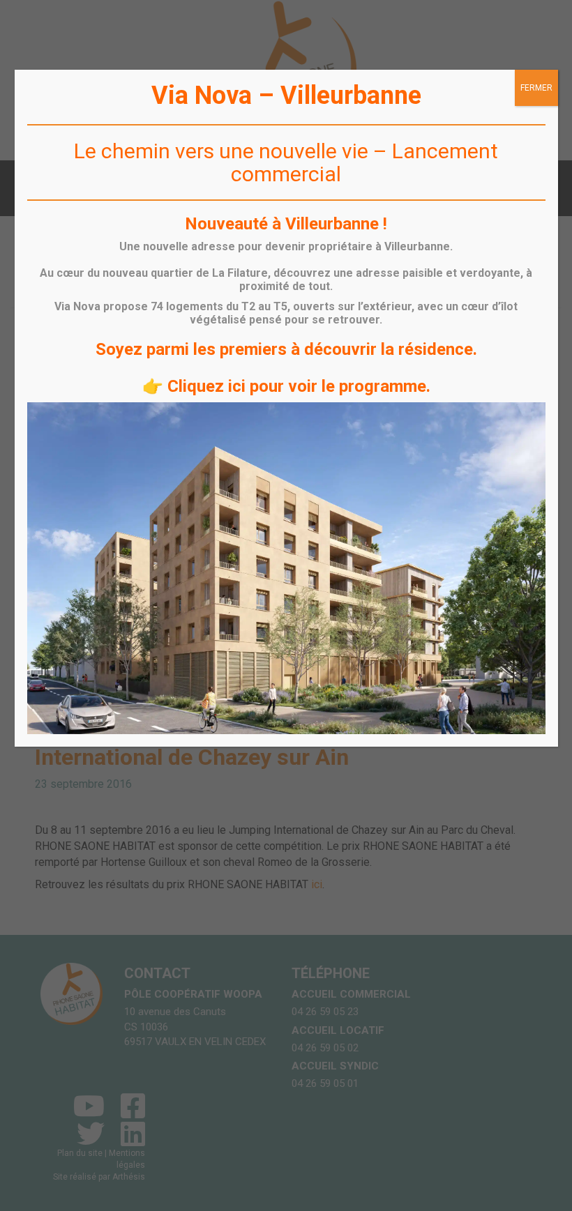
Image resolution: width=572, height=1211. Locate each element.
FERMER (536, 88)
